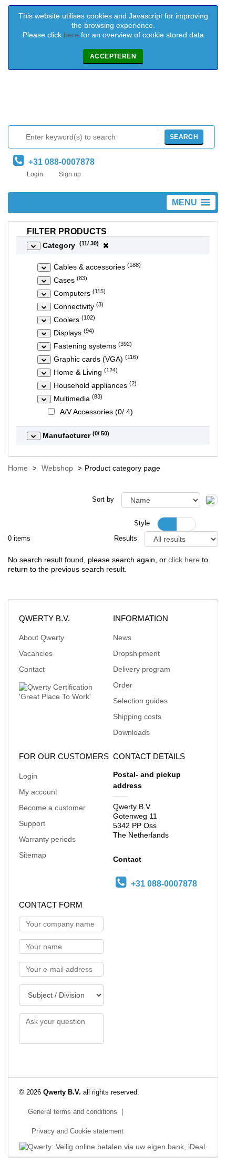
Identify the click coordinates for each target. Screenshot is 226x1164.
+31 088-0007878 (59, 161)
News (122, 637)
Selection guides (140, 701)
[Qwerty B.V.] (113, 100)
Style (142, 523)
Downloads (131, 732)
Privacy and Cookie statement (78, 1131)
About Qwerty (41, 637)
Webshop (57, 468)
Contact (32, 669)
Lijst (186, 524)
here (71, 35)
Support (32, 823)
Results (125, 538)
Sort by (103, 499)
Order (122, 685)
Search (184, 137)
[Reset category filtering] (106, 245)
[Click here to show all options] (33, 246)
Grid (167, 524)
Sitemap (32, 855)
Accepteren (113, 56)
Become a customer (52, 807)
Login (35, 174)
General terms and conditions (72, 1112)
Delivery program (141, 669)
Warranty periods (47, 839)
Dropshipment (136, 653)
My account (38, 792)
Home (18, 468)
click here (184, 559)
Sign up (70, 174)
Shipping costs (137, 716)
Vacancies (36, 653)
